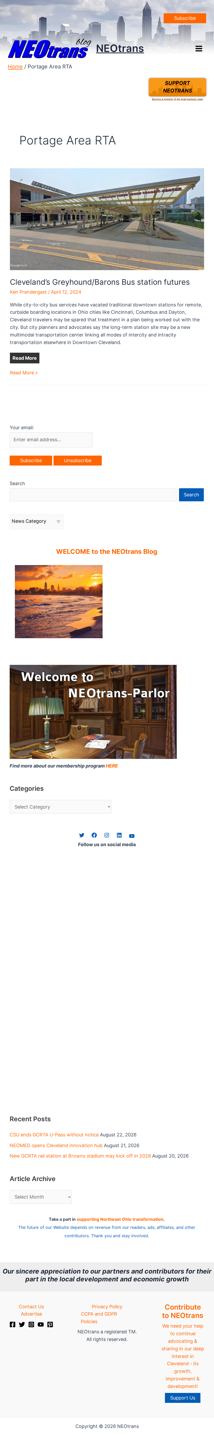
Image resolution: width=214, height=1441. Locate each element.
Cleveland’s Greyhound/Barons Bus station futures (100, 282)
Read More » (24, 373)
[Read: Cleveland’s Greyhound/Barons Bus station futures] (107, 219)
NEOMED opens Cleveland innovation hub (56, 1145)
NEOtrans (120, 48)
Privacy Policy (107, 1306)
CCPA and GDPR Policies (99, 1317)
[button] (185, 18)
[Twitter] (22, 1324)
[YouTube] (41, 1324)
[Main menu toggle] (198, 48)
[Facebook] (12, 1324)
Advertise (31, 1314)
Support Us (182, 1398)
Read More (25, 358)
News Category (29, 521)
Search (17, 483)
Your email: (22, 427)
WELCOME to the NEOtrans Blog (106, 551)
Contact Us (31, 1306)
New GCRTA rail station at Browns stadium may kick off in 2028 (80, 1156)
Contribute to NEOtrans (182, 1311)
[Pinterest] (50, 1324)
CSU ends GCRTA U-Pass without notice (54, 1134)
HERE (112, 766)
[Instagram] (31, 1324)
